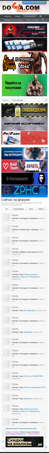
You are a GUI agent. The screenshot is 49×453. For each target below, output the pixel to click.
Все (7, 209)
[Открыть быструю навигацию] (46, 100)
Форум (17, 16)
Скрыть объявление (43, 428)
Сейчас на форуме (32, 20)
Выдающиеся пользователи (13, 20)
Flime (41, 252)
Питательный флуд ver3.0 (34, 387)
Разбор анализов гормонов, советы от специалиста (26, 275)
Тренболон (28, 399)
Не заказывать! (30, 310)
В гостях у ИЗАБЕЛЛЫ (33, 376)
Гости (31, 209)
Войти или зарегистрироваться (34, 2)
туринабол (28, 332)
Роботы (41, 209)
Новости (8, 16)
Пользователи (19, 209)
